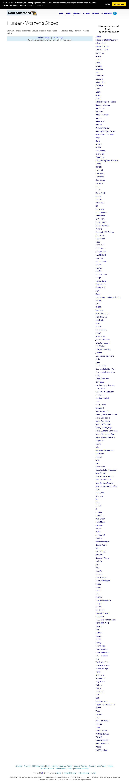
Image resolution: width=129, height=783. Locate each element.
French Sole (100, 287)
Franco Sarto (101, 281)
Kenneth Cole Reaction (105, 372)
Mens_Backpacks (103, 418)
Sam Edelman (101, 577)
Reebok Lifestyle (102, 541)
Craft (98, 186)
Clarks (98, 163)
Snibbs (98, 626)
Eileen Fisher (101, 251)
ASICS (98, 92)
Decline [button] (107, 4)
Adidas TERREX (102, 49)
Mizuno (99, 457)
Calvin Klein (100, 150)
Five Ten (99, 268)
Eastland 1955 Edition (105, 232)
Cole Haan (100, 173)
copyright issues (70, 773)
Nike (97, 489)
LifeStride (100, 395)
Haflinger (99, 310)
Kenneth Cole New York (105, 369)
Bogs (98, 137)
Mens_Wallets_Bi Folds (105, 437)
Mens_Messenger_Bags (105, 434)
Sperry (98, 642)
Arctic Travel (101, 766)
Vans (98, 711)
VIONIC (99, 737)
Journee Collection (103, 349)
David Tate (100, 203)
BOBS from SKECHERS (105, 134)
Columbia (100, 177)
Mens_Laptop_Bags (104, 427)
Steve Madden (102, 649)
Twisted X (100, 691)
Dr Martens (100, 216)
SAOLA (98, 590)
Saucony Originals (103, 600)
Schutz (98, 606)
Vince (98, 727)
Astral (98, 98)
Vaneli (98, 707)
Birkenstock (100, 121)
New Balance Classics (105, 476)
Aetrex (98, 56)
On (97, 509)
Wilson (98, 747)
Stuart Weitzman (103, 652)
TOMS (98, 672)
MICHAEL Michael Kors (105, 450)
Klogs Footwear (102, 378)
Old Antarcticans (38, 766)
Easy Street (100, 238)
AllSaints (99, 69)
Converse (99, 183)
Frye (97, 290)
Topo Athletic (101, 678)
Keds (98, 359)
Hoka (98, 323)
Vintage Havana (102, 734)
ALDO (98, 59)
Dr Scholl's (100, 219)
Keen (98, 362)
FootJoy (99, 277)
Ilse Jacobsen (101, 330)
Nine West (100, 493)
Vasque (99, 714)
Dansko (99, 199)
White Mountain (102, 743)
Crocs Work (100, 193)
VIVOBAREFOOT (102, 740)
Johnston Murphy (103, 343)
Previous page (43, 37)
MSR (97, 460)
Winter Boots (61, 768)
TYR (97, 694)
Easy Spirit (100, 235)
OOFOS (99, 512)
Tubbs (98, 688)
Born (98, 141)
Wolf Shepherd (102, 750)
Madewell (100, 408)
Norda (98, 499)
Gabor (98, 294)
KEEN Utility (101, 365)
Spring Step (100, 646)
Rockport (99, 554)
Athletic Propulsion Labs (106, 102)
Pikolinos (99, 525)
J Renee (99, 352)
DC (97, 206)
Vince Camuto (101, 730)
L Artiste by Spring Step (105, 385)
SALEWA (99, 571)
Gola (97, 304)
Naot (98, 463)
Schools (92, 766)
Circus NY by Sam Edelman (107, 160)
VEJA (97, 717)
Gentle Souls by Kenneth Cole (108, 297)
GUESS (98, 307)
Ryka (97, 567)
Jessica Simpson (102, 339)
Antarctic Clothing (80, 766)
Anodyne (99, 79)
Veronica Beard (102, 721)
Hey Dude (100, 320)
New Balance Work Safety (106, 486)
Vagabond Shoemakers (105, 704)
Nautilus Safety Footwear (106, 470)
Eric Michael (101, 255)
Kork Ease (100, 382)
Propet (98, 528)
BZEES (98, 147)
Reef (97, 548)
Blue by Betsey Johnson (105, 131)
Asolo (98, 95)
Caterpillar (100, 157)
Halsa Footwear (102, 313)
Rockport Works (102, 558)
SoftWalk (99, 633)
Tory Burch (100, 681)
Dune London (101, 222)
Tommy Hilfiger (102, 668)
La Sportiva (100, 388)
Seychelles (100, 610)
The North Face (102, 662)
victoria (99, 724)
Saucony (99, 597)
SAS (97, 594)
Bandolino (100, 108)
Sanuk (98, 587)
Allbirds (99, 66)
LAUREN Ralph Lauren (105, 392)
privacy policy (84, 773)
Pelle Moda (100, 522)
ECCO (98, 242)
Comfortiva (100, 180)
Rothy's (99, 561)
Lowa (98, 401)
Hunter (98, 326)
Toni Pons (100, 675)
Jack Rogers (100, 336)
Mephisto (100, 440)
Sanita (98, 584)
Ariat (97, 89)
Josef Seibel (100, 346)
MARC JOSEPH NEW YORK (106, 414)
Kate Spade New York (105, 356)
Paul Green (100, 519)
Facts (48, 766)
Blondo (99, 124)
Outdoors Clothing (81, 768)
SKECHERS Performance (106, 620)
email (93, 773)
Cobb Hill (99, 170)
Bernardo (100, 111)
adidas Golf (100, 43)
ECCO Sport (100, 248)
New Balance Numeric (105, 483)
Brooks (98, 144)
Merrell (99, 444)
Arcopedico (100, 82)
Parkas (70, 768)
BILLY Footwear (102, 115)
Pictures (27, 766)
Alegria (98, 62)
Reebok (99, 538)
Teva (97, 659)
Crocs (98, 189)
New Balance (101, 473)
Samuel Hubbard (103, 580)
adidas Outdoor (102, 46)
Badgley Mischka (103, 105)
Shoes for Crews (102, 613)
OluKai (98, 505)
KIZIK (98, 375)
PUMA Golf (100, 535)
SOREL (98, 639)
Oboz (98, 502)
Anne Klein (100, 76)
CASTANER (100, 154)
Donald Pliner (101, 212)
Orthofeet (100, 515)
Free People (101, 284)
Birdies (98, 118)
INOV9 (98, 333)
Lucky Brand (101, 405)
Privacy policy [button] (39, 5)
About (59, 773)
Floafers (99, 271)
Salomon (99, 574)
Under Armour (102, 701)
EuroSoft (99, 258)
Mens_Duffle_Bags (103, 424)
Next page (58, 37)
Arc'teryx (99, 85)
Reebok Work (101, 545)
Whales (110, 766)
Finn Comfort (101, 261)
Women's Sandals (47, 768)
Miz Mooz (100, 453)
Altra (97, 72)
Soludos (99, 636)
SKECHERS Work (102, 623)
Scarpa (98, 603)
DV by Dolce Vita (103, 225)
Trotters (99, 685)
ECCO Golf (100, 245)
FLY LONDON (101, 274)
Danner (99, 196)
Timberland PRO (102, 665)
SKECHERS (100, 616)
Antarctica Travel (65, 766)
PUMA (98, 532)
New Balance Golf (103, 479)
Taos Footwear (102, 655)
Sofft (97, 629)
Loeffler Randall (102, 398)
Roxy (98, 564)
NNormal (99, 496)
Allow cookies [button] (119, 4)
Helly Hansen (101, 317)
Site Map (19, 766)
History (55, 766)
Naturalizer (100, 466)
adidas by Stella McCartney (107, 40)
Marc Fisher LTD (102, 411)
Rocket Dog (100, 551)
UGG (97, 698)
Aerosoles (100, 53)
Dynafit (99, 229)
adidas (98, 36)
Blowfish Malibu (102, 128)
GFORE (98, 300)
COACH (99, 167)
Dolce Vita (100, 209)
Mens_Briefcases (103, 421)
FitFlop (98, 264)
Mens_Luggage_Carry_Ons (107, 431)
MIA (97, 447)
